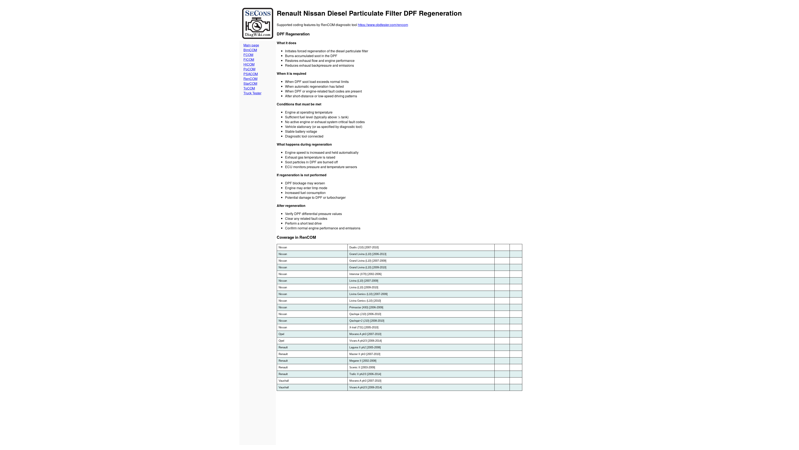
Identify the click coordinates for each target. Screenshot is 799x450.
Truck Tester (252, 93)
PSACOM (250, 73)
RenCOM (250, 78)
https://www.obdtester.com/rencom (383, 24)
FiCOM (248, 59)
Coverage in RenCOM (296, 237)
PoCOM (249, 69)
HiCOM (248, 64)
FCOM (248, 54)
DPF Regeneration (293, 34)
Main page (251, 45)
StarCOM (250, 83)
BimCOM (250, 50)
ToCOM (249, 88)
